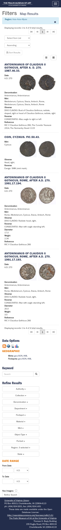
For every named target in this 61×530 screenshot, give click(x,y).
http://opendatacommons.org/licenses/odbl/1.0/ (30, 515)
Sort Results (14, 52)
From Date (7, 465)
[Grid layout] (54, 57)
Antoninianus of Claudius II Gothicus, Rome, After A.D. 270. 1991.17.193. (27, 256)
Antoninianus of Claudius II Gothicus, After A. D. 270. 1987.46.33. (25, 67)
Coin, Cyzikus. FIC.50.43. (22, 137)
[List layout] (46, 57)
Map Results (29, 14)
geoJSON (18, 355)
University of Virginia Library (16, 500)
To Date (5, 476)
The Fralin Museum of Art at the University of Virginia (33, 518)
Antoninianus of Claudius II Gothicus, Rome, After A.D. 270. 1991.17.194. (27, 180)
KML (26, 355)
